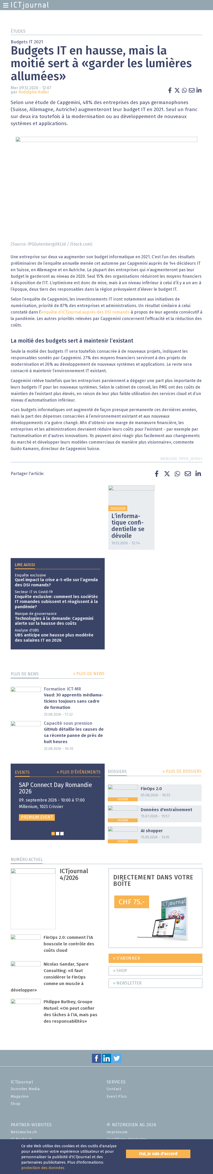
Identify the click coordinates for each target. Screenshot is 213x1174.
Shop (16, 1104)
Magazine (20, 1096)
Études (18, 31)
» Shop (120, 971)
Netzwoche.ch (24, 1132)
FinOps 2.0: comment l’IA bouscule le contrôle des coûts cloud (69, 944)
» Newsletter (127, 983)
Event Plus (116, 1096)
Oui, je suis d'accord (158, 1154)
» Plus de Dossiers (182, 771)
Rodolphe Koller (33, 92)
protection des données (42, 1168)
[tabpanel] (58, 801)
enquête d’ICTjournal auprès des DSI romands (85, 312)
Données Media (25, 1089)
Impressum (117, 1132)
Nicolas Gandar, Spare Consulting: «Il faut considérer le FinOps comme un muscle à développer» (50, 977)
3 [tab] (62, 833)
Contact (114, 1089)
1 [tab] (53, 833)
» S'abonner (126, 958)
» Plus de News (88, 674)
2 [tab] (57, 833)
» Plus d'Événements (79, 772)
